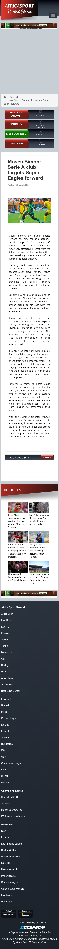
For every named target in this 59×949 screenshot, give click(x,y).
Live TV (5, 626)
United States (19, 11)
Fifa (3, 750)
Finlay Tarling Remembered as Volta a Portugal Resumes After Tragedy (37, 550)
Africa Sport (7, 613)
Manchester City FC (11, 809)
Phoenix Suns (8, 875)
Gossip (5, 633)
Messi (4, 711)
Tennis (4, 645)
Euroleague (7, 901)
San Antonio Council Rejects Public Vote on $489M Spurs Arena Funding (39, 519)
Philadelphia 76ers (10, 856)
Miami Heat (7, 863)
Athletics (5, 639)
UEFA (4, 756)
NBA (3, 830)
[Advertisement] (29, 61)
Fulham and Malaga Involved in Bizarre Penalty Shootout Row (39, 579)
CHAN (4, 776)
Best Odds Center (10, 690)
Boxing (4, 665)
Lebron (5, 837)
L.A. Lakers (7, 895)
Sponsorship (7, 684)
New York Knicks (10, 869)
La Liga (5, 724)
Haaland (5, 782)
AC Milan (6, 803)
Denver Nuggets (9, 882)
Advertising (7, 678)
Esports (5, 671)
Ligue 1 (5, 731)
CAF (3, 769)
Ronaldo (5, 705)
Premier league (9, 718)
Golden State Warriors (12, 888)
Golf (3, 658)
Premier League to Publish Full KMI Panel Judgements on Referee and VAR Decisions (17, 550)
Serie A (5, 737)
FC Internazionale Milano (14, 816)
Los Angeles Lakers (11, 843)
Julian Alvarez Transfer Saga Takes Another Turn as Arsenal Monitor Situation (17, 521)
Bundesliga (7, 743)
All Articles (45, 932)
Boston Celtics (8, 850)
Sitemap (34, 932)
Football (14, 97)
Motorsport (7, 652)
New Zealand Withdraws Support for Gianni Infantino (17, 577)
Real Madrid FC (9, 797)
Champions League (11, 763)
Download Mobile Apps (29, 935)
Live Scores (7, 620)
